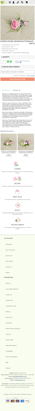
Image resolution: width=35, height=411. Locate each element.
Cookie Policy (9, 300)
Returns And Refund (11, 345)
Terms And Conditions (11, 356)
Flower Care (9, 317)
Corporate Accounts (11, 306)
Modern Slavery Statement (13, 328)
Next (31, 146)
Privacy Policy (9, 340)
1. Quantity (5, 57)
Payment (8, 334)
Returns (8, 272)
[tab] (6, 90)
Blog (7, 362)
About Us (8, 283)
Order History (9, 261)
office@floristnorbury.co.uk (19, 376)
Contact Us (9, 267)
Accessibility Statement (12, 289)
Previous (2, 146)
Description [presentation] (6, 90)
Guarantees (9, 323)
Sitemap (8, 368)
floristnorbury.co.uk (20, 380)
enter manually (31, 75)
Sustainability (9, 351)
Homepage (9, 244)
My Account (9, 255)
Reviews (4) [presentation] (16, 90)
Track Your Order (10, 250)
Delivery (8, 311)
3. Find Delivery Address (10, 67)
